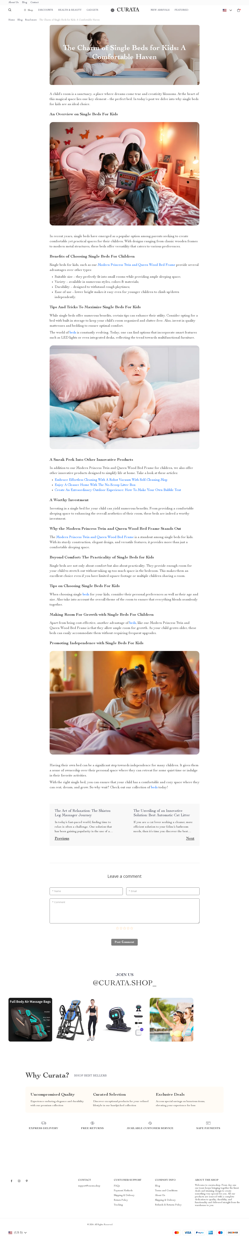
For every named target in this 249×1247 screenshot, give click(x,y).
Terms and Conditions (166, 1191)
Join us (124, 975)
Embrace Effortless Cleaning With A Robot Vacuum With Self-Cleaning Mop (111, 480)
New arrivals (160, 10)
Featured (181, 10)
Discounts (45, 10)
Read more (31, 20)
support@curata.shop (89, 1186)
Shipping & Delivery (124, 1195)
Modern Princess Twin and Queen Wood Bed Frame (136, 265)
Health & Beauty (69, 10)
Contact (34, 2)
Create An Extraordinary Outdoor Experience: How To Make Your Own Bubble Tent (118, 490)
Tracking (118, 1205)
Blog (24, 2)
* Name (56, 891)
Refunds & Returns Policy (168, 1205)
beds (73, 332)
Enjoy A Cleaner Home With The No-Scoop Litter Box (95, 485)
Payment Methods (123, 1191)
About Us (13, 2)
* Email (133, 891)
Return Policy (121, 1200)
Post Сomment (124, 942)
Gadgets (92, 10)
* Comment (58, 902)
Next (190, 838)
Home (11, 20)
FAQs (117, 1186)
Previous (62, 838)
